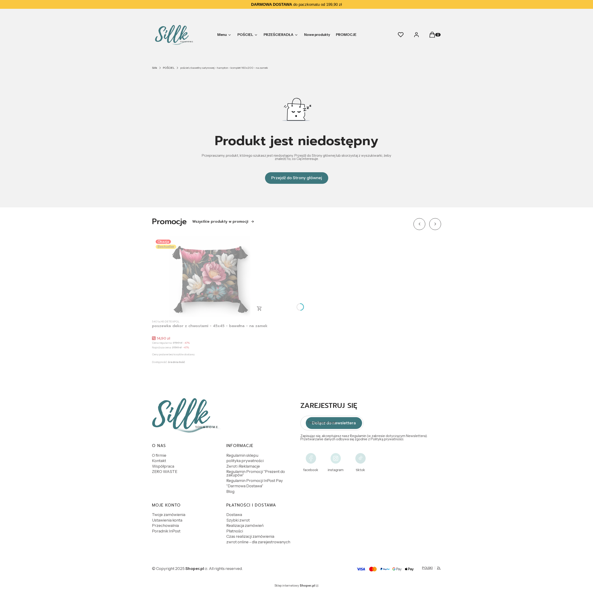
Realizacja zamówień (245, 525)
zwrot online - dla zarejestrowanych (258, 542)
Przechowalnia (165, 525)
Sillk (154, 67)
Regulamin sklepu (242, 455)
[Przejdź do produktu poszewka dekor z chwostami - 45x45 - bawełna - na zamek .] (210, 276)
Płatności (234, 531)
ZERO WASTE (164, 471)
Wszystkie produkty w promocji (220, 221)
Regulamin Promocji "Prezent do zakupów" (255, 473)
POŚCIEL (169, 67)
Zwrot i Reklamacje (243, 466)
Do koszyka (259, 308)
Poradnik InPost (166, 531)
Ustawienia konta (167, 520)
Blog (230, 491)
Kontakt (159, 460)
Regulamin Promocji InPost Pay (254, 480)
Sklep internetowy (294, 585)
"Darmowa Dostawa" (244, 486)
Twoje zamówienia (168, 514)
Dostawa (234, 514)
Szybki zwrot (238, 520)
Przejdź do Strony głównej (296, 177)
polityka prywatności (245, 460)
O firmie (159, 455)
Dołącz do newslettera (334, 422)
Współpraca (163, 466)
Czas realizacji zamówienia (250, 536)
